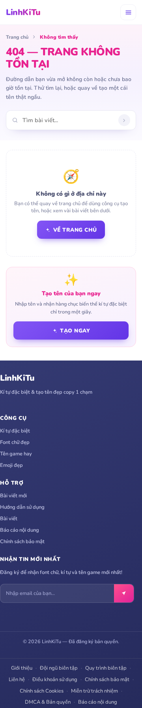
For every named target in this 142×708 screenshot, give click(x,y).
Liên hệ (17, 679)
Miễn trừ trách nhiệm (94, 691)
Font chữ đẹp (15, 442)
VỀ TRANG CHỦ (75, 230)
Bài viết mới (13, 495)
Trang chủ (17, 37)
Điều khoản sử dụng (54, 679)
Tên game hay (16, 453)
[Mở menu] (128, 12)
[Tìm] (124, 120)
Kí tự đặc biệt (15, 430)
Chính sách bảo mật (22, 541)
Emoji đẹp (11, 465)
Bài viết (8, 518)
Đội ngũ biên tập (59, 668)
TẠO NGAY (75, 330)
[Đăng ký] (124, 593)
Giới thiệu (21, 668)
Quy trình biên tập (106, 668)
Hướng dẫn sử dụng (22, 507)
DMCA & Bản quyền (48, 702)
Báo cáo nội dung (19, 530)
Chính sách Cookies (42, 691)
